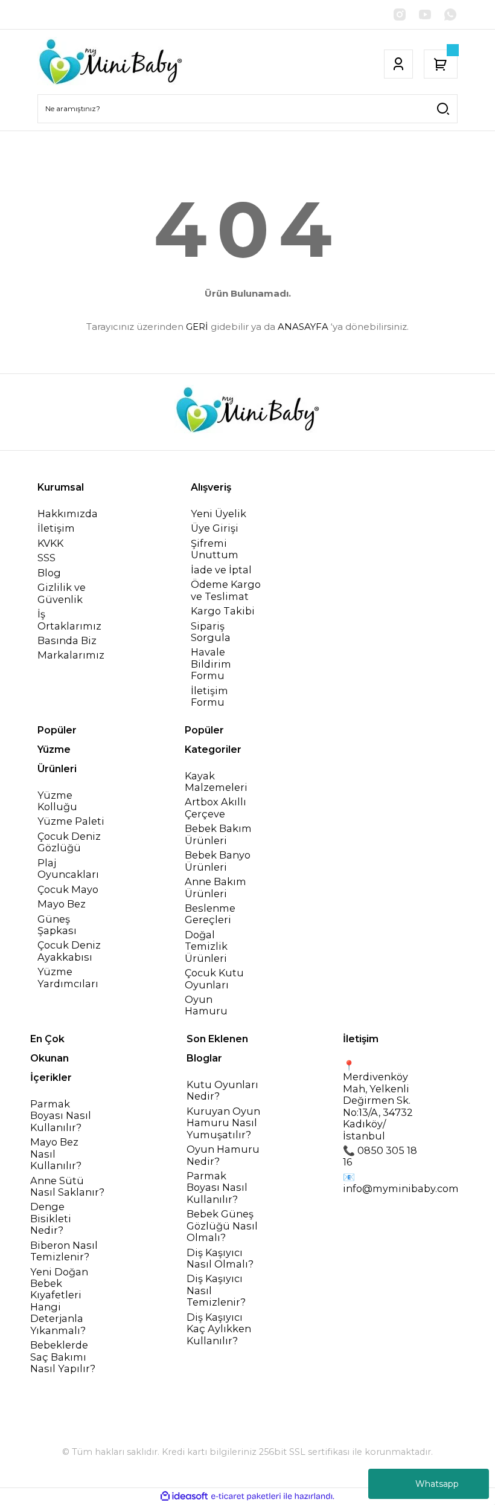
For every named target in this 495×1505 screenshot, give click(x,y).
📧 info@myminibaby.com (401, 1182)
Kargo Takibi (223, 611)
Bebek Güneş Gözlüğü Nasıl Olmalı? (222, 1225)
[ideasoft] (184, 1496)
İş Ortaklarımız (69, 619)
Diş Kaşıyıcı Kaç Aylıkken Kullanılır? (219, 1329)
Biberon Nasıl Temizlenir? (64, 1251)
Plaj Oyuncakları (68, 868)
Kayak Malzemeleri (216, 781)
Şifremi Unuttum (214, 549)
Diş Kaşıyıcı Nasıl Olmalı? (220, 1258)
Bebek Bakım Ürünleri (218, 834)
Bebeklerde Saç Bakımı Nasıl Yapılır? (62, 1356)
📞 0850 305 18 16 (380, 1156)
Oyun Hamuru (206, 1005)
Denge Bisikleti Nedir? (50, 1218)
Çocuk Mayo (67, 889)
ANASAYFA (303, 326)
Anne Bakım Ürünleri (215, 887)
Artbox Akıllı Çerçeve (215, 807)
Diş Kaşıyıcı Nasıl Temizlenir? (216, 1290)
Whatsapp (437, 1483)
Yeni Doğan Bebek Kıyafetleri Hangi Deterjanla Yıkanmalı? (59, 1301)
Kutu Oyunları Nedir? (222, 1090)
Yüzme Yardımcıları (67, 977)
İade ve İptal (221, 570)
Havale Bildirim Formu (211, 664)
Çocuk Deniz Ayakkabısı (69, 950)
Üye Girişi (214, 528)
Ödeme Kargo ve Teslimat (226, 590)
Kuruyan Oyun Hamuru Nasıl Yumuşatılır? (223, 1123)
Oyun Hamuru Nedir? (223, 1155)
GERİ (197, 326)
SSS (46, 558)
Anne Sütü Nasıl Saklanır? (67, 1186)
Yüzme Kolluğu (57, 801)
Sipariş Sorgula (211, 631)
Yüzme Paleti (70, 821)
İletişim (56, 528)
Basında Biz (67, 640)
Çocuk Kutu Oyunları (214, 978)
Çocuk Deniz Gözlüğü (69, 842)
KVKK (50, 543)
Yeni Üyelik (218, 514)
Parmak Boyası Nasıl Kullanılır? (60, 1115)
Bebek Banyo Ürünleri (218, 860)
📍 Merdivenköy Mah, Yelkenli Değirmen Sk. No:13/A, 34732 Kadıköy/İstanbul (378, 1101)
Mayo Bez (61, 904)
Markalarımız (70, 655)
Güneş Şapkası (57, 925)
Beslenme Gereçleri (210, 914)
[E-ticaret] (246, 1496)
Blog (49, 573)
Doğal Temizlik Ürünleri (206, 946)
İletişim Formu (209, 696)
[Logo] (110, 64)
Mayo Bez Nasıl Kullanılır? (55, 1153)
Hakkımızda (67, 514)
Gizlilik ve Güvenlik (61, 593)
